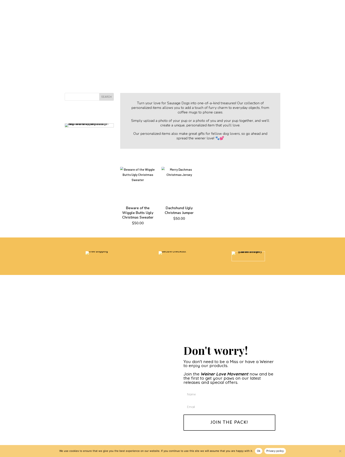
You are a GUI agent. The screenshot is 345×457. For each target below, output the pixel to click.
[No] (340, 451)
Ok (259, 450)
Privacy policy (275, 450)
